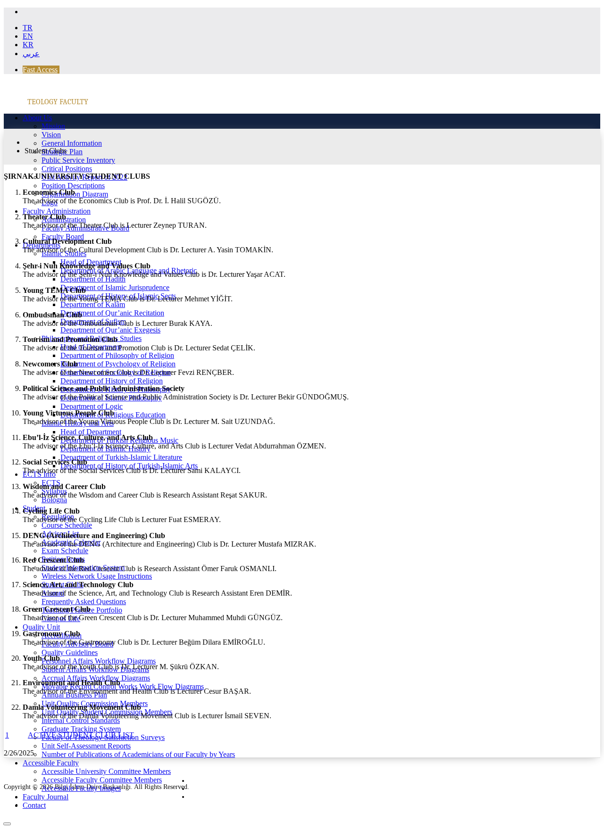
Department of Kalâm (92, 304)
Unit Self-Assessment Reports (86, 746)
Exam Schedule (65, 551)
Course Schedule (67, 525)
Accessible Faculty (51, 763)
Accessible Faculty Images (81, 788)
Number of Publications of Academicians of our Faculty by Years (138, 754)
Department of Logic (91, 406)
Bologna (54, 500)
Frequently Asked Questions (84, 602)
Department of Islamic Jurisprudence (114, 287)
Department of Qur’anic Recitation (112, 313)
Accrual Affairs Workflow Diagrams (96, 678)
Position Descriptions (73, 186)
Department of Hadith (93, 279)
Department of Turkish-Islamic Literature (121, 457)
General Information (72, 143)
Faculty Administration (57, 211)
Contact (34, 805)
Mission (53, 126)
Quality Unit (41, 627)
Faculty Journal (45, 797)
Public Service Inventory (78, 160)
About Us (37, 118)
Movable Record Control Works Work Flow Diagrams (123, 686)
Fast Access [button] (40, 70)
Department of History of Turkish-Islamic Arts (129, 466)
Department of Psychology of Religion (118, 364)
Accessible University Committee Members (106, 771)
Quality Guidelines (70, 652)
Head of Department (90, 432)
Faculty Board (63, 236)
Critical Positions (67, 169)
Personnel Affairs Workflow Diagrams (99, 661)
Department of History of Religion (111, 381)
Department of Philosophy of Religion (117, 355)
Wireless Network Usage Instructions (97, 576)
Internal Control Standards (81, 720)
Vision (51, 135)
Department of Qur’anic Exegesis (110, 330)
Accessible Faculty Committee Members (102, 780)
